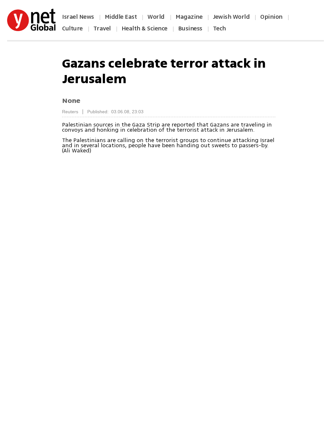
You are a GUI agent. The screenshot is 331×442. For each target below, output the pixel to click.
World (156, 16)
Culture (72, 28)
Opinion (271, 16)
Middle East (121, 16)
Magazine (189, 16)
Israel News (78, 16)
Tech (219, 28)
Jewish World (231, 16)
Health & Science (144, 28)
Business (190, 28)
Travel (102, 28)
